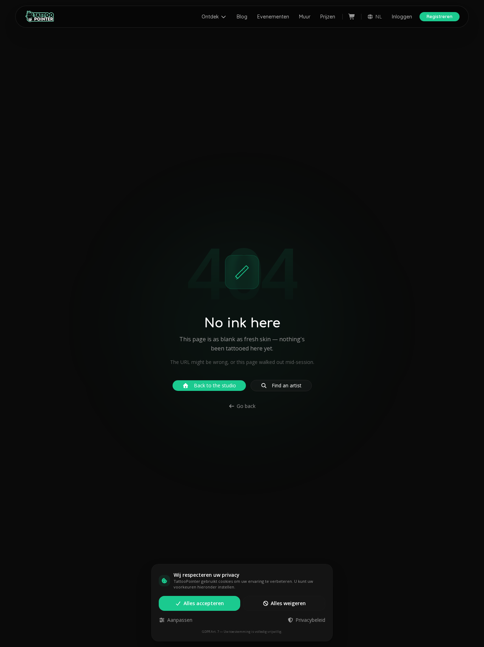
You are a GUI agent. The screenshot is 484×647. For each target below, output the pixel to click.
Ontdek (210, 16)
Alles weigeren (288, 603)
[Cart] (351, 16)
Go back (246, 406)
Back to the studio (215, 385)
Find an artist (287, 385)
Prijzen (327, 16)
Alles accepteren (204, 603)
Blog (242, 16)
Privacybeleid (310, 619)
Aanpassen (179, 619)
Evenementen (273, 16)
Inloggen (402, 16)
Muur (304, 16)
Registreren (439, 16)
